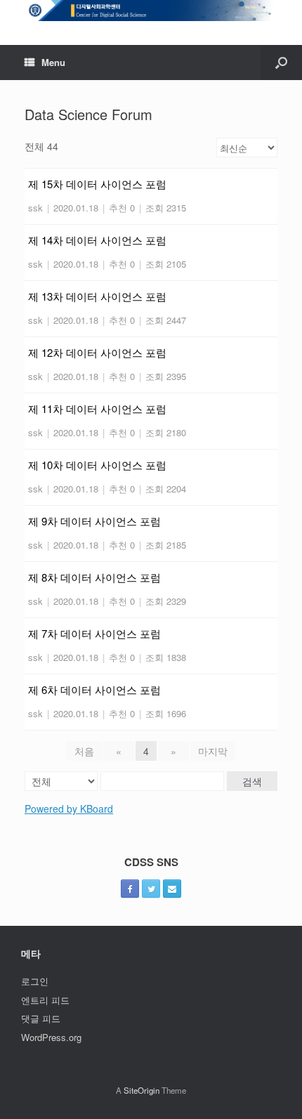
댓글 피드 (40, 1018)
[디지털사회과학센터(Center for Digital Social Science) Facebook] (130, 888)
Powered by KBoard (69, 808)
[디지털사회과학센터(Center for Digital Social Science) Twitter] (151, 888)
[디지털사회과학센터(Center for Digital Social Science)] (151, 12)
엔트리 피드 (45, 1000)
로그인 (34, 981)
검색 (252, 781)
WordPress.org (51, 1037)
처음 (84, 751)
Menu (53, 62)
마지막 (213, 751)
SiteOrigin (141, 1090)
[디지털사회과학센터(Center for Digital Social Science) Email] (172, 888)
